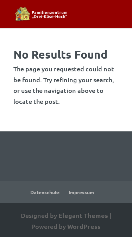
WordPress (84, 226)
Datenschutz (44, 192)
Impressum (81, 192)
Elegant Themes (83, 215)
